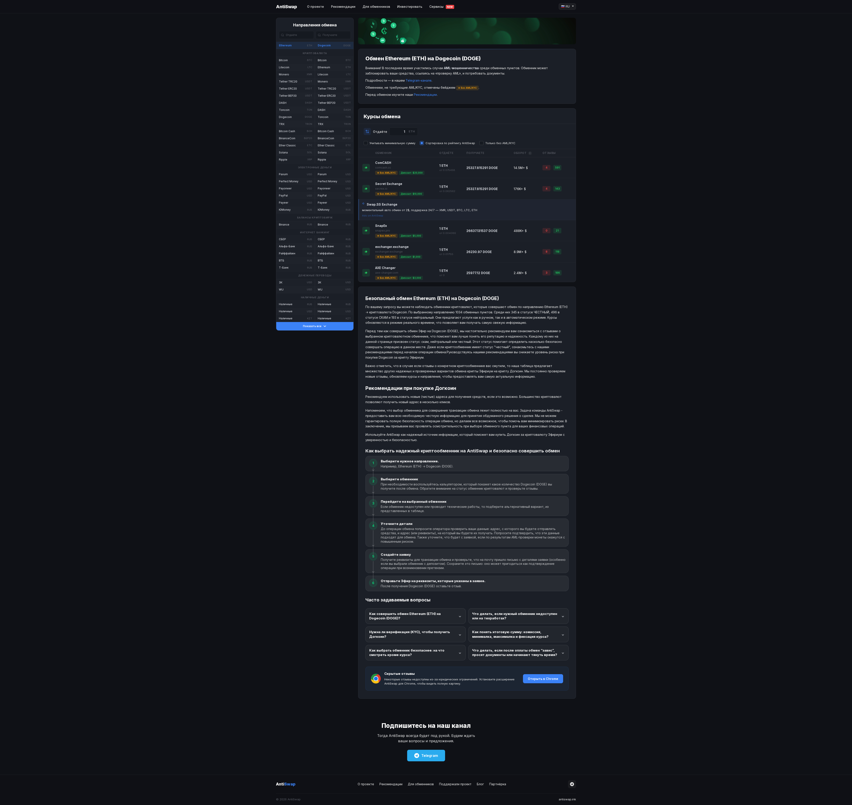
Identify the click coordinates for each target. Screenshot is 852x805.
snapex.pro (382, 230)
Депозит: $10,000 (411, 193)
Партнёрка (497, 784)
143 (557, 188)
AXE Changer (385, 268)
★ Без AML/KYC (386, 172)
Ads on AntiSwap (372, 215)
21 (557, 230)
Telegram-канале (419, 80)
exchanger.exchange (392, 247)
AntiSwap (286, 6)
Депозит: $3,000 (411, 278)
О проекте (315, 6)
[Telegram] (572, 784)
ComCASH (383, 163)
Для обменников (376, 6)
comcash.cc (383, 167)
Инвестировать (409, 6)
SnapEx (381, 226)
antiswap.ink (567, 799)
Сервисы (441, 6)
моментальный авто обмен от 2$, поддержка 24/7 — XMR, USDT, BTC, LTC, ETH (419, 210)
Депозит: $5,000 (411, 235)
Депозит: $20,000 (412, 172)
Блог (480, 784)
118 (557, 251)
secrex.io (381, 188)
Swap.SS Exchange (382, 204)
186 (557, 272)
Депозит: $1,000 (410, 256)
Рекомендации (343, 6)
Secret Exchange (388, 184)
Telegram (429, 755)
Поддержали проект (455, 784)
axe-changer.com (386, 272)
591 (557, 167)
